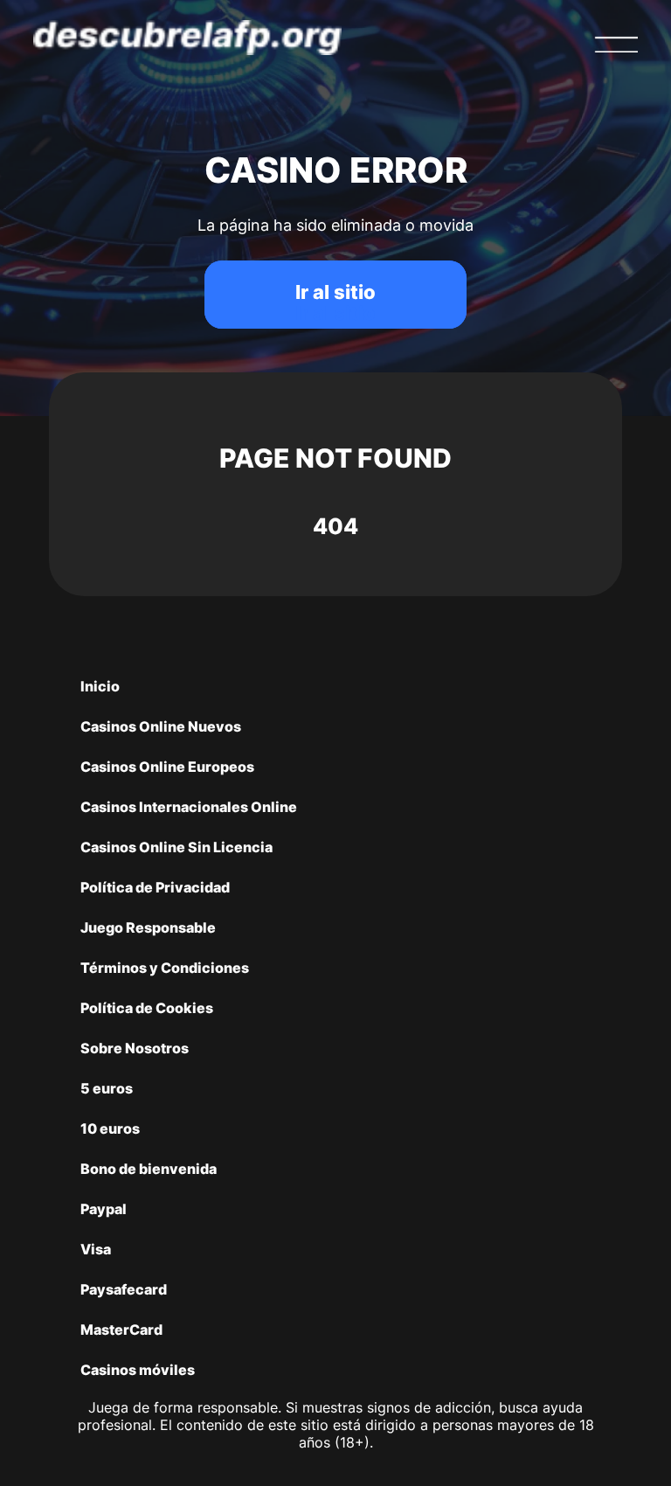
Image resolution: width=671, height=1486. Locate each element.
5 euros (106, 1088)
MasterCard (121, 1329)
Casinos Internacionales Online (188, 807)
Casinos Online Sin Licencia (176, 847)
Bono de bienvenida (148, 1168)
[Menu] (616, 44)
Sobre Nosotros (134, 1048)
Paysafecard (123, 1289)
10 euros (110, 1128)
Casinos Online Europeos (167, 766)
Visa (95, 1249)
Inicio (100, 686)
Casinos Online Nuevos (160, 726)
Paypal (103, 1209)
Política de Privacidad (155, 887)
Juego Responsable (148, 927)
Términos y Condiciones (164, 967)
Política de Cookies (146, 1008)
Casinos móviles (137, 1369)
